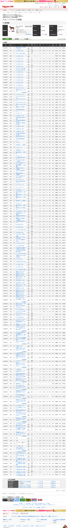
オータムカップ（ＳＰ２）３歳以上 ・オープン (20, 299)
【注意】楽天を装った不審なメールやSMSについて (45, 504)
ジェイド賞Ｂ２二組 (20, 245)
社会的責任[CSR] (26, 525)
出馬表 (8, 12)
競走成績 (19, 12)
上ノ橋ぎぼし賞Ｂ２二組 (21, 261)
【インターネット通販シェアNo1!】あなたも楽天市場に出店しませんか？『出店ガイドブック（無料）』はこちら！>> (34, 516)
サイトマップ (50, 5)
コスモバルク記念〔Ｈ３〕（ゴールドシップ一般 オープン (20, 328)
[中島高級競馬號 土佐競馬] (34, 499)
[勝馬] (11, 499)
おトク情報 (29, 10)
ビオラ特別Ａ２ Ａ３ (20, 405)
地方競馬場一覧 (41, 503)
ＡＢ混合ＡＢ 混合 (20, 115)
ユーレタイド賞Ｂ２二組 (21, 229)
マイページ (12, 10)
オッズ (12, 12)
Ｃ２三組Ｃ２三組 (20, 66)
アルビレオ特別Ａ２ (20, 317)
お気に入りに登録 (28, 26)
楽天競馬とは (63, 5)
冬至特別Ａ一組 (19, 345)
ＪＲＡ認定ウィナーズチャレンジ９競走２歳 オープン (20, 453)
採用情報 (32, 525)
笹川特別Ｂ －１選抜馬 (20, 144)
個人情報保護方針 (11, 525)
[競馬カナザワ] (40, 499)
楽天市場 (63, 3)
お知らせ (23, 10)
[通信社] (22, 499)
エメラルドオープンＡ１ (21, 102)
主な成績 (26, 38)
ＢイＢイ (18, 142)
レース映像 (47, 503)
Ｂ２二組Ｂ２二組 (20, 226)
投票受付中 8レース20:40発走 (25, 485)
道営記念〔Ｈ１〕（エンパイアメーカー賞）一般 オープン (21, 401)
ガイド (33, 10)
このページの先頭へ (62, 490)
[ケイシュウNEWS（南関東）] (16, 499)
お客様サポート (57, 5)
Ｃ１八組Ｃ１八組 (20, 50)
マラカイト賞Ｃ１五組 (20, 53)
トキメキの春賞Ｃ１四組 (21, 269)
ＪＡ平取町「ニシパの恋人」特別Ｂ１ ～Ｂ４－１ (20, 429)
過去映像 (24, 92)
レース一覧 (41, 481)
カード (56, 3)
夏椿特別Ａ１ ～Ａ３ (20, 383)
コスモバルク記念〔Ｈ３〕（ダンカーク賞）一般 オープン (20, 396)
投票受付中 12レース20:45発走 (25, 481)
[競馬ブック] (5, 499)
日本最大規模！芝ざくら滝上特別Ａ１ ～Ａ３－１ (20, 392)
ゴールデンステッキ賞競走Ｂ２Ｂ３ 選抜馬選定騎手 (20, 338)
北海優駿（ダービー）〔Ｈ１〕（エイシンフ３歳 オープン (20, 433)
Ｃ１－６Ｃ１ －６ (20, 184)
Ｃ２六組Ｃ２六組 (20, 82)
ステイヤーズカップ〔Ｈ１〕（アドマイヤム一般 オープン (21, 414)
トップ (4, 12)
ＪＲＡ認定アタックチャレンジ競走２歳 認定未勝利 (20, 459)
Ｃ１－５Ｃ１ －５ (20, 179)
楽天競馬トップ (6, 10)
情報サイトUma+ (39, 10)
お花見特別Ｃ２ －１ (20, 189)
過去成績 (16, 38)
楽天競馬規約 (18, 525)
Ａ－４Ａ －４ (19, 112)
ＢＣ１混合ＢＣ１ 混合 (20, 211)
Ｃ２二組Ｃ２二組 (20, 61)
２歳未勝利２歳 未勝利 (20, 466)
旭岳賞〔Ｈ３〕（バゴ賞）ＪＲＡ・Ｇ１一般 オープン (20, 364)
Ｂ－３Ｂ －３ (19, 147)
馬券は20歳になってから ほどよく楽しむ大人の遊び (23, 504)
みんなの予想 (18, 10)
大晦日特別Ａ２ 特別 (20, 282)
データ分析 (30, 12)
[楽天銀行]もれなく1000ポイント (41, 3)
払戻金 (15, 12)
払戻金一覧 (53, 481)
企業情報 (5, 525)
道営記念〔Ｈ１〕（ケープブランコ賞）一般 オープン (20, 349)
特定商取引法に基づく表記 (40, 525)
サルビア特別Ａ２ (20, 85)
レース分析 (25, 12)
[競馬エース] (28, 499)
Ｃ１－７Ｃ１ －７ (20, 187)
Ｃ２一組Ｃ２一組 (20, 55)
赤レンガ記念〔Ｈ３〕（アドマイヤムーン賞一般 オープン (20, 387)
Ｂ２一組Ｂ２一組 (20, 224)
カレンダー (35, 12)
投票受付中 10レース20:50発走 (25, 486)
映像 (39, 12)
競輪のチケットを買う (7, 519)
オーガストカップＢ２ (20, 242)
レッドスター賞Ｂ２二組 (21, 253)
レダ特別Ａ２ (19, 369)
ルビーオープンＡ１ (20, 87)
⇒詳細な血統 (27, 34)
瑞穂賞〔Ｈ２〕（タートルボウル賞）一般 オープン (20, 357)
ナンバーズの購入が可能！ (42, 519)
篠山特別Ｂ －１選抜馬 (20, 200)
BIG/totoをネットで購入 (25, 519)
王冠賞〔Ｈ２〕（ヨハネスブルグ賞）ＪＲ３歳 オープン (20, 419)
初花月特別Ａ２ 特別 (20, 280)
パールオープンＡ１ (20, 94)
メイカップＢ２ (19, 258)
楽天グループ (50, 3)
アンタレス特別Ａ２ (20, 309)
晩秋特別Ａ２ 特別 (20, 288)
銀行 (60, 3)
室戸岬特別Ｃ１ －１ (20, 149)
